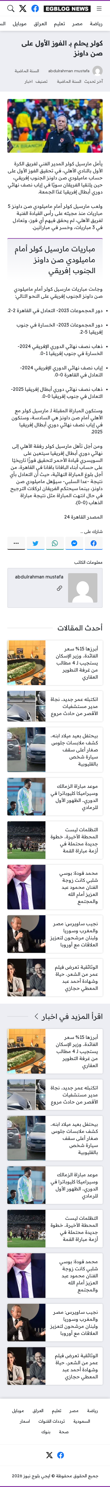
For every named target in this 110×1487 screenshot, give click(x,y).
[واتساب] (55, 543)
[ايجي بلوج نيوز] (67, 8)
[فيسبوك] (35, 8)
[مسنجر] (74, 543)
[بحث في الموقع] (11, 8)
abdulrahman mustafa (68, 70)
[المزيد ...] (16, 543)
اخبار (29, 81)
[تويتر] (36, 543)
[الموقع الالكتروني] (59, 588)
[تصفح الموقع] (99, 8)
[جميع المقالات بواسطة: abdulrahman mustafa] (82, 587)
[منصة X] (23, 8)
